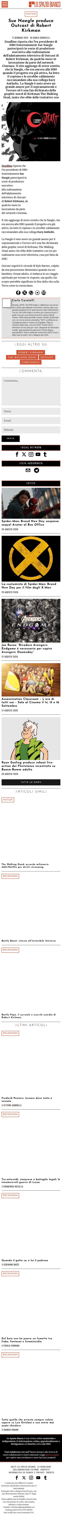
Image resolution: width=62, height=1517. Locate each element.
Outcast (47, 357)
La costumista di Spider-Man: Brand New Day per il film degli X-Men (29, 586)
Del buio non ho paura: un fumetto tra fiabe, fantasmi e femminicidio (27, 1340)
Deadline (7, 165)
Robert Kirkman (30, 352)
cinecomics (31, 362)
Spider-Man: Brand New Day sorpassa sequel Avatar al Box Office (30, 523)
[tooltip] (18, 292)
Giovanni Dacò (11, 1264)
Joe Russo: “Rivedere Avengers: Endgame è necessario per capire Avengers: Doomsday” (27, 649)
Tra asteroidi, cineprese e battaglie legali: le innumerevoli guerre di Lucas (31, 1181)
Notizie (31, 14)
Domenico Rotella (13, 1186)
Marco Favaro (11, 1429)
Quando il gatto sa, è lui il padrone (25, 1260)
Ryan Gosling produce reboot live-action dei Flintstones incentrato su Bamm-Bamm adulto (28, 766)
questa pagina (52, 1454)
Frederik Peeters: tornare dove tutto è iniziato (27, 1099)
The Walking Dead (22, 357)
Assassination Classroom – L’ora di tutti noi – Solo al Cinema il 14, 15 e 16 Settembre (30, 703)
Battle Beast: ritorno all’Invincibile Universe (29, 941)
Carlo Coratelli (41, 37)
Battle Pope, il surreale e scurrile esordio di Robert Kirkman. (29, 1016)
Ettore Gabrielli (13, 1105)
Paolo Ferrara (12, 1345)
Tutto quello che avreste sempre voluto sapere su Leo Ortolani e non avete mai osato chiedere (28, 1423)
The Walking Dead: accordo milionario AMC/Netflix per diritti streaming (25, 865)
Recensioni (10, 876)
